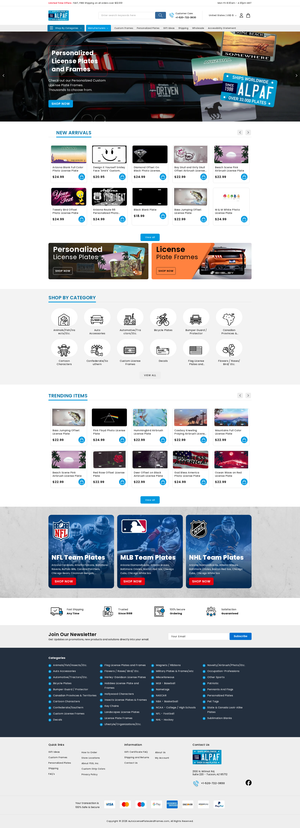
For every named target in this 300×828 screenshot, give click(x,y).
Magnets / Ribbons (168, 665)
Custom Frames (57, 757)
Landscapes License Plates (122, 712)
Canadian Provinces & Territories (229, 332)
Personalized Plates (220, 695)
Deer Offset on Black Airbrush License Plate (148, 474)
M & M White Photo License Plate (227, 211)
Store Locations (91, 757)
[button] (66, 28)
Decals (163, 361)
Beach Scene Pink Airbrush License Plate (229, 169)
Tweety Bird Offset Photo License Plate (65, 211)
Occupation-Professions (223, 671)
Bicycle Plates (163, 330)
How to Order (89, 752)
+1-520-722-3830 (185, 17)
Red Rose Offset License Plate (109, 474)
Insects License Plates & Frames (126, 700)
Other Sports (216, 677)
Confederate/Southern (97, 362)
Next (248, 132)
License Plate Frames (118, 718)
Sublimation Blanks (219, 718)
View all (150, 237)
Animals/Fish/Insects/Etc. (64, 332)
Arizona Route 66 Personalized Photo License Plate (105, 211)
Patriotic (213, 683)
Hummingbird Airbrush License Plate (148, 432)
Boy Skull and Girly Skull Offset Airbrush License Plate (189, 169)
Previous (240, 132)
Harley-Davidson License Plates (125, 677)
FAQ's (51, 774)
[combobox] (126, 15)
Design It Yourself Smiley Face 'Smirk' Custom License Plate (109, 169)
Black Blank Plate (145, 209)
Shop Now (62, 271)
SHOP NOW (61, 104)
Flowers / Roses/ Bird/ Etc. (229, 362)
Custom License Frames (130, 362)
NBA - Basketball (167, 701)
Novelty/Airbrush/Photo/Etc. (226, 665)
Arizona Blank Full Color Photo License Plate (67, 169)
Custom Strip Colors (93, 768)
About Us (160, 752)
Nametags (163, 689)
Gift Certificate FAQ (136, 751)
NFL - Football (165, 713)
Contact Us (131, 762)
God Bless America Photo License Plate (187, 474)
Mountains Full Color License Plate (228, 432)
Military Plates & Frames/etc (175, 671)
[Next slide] (296, 75)
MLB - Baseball (165, 683)
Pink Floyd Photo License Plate (109, 432)
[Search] (160, 15)
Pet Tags (213, 701)
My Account (162, 757)
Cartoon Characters (64, 362)
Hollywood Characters (119, 694)
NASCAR (161, 695)
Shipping (53, 768)
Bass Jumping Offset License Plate (187, 211)
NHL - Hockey (164, 719)
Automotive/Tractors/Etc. (130, 332)
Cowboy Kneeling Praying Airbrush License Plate (190, 432)
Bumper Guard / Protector (196, 332)
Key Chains (112, 706)
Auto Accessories (97, 332)
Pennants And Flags (220, 689)
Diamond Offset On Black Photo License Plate (147, 169)
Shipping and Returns (136, 757)
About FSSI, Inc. (90, 763)
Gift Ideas (54, 751)
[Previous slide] (3, 75)
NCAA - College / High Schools (176, 707)
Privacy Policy (90, 774)
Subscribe (240, 636)
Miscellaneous (165, 677)
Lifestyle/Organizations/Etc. (123, 724)
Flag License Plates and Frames (196, 362)
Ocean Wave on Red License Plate (228, 474)
